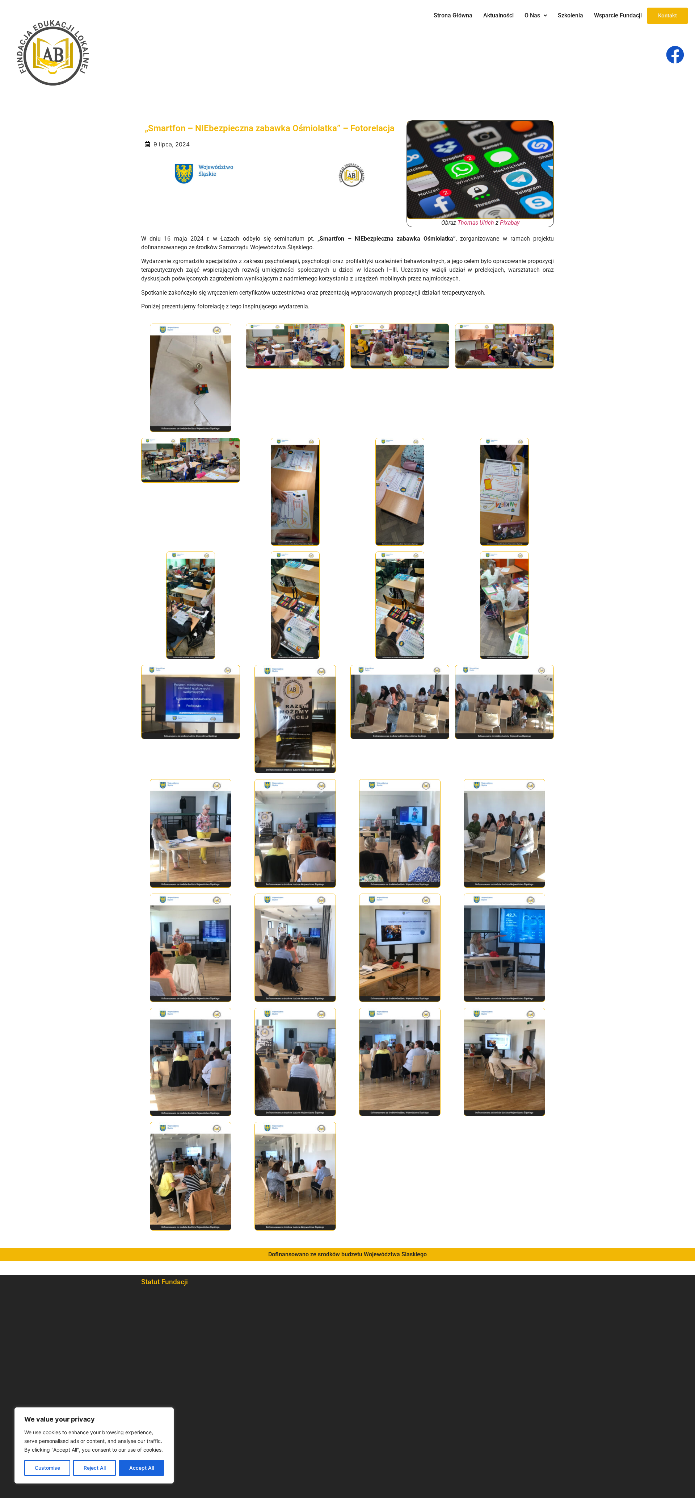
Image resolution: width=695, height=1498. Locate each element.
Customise (47, 1468)
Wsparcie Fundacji (618, 15)
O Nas (532, 15)
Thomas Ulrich (476, 222)
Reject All (95, 1468)
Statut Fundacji (164, 1282)
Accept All (141, 1468)
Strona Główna (453, 15)
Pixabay (509, 222)
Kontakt (667, 15)
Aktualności (498, 15)
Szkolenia (570, 15)
